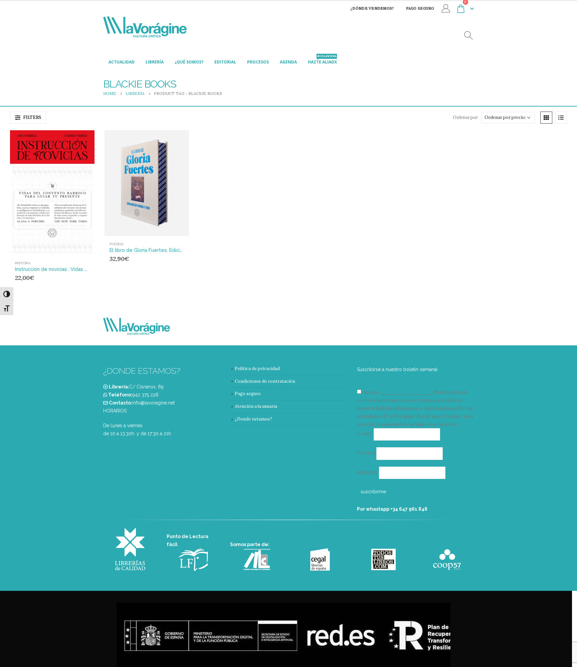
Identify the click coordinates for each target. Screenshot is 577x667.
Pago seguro (420, 8)
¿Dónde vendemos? (372, 8)
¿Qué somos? (189, 62)
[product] (52, 192)
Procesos (258, 62)
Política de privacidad (257, 368)
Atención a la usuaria (256, 406)
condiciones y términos (406, 392)
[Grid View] (546, 118)
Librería (155, 62)
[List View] (561, 118)
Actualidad (122, 62)
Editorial (225, 62)
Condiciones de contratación (265, 381)
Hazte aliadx (322, 60)
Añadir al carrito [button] (77, 141)
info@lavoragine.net (153, 402)
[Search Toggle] (468, 35)
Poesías (116, 244)
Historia (22, 263)
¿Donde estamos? (253, 419)
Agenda (288, 62)
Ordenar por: (465, 117)
